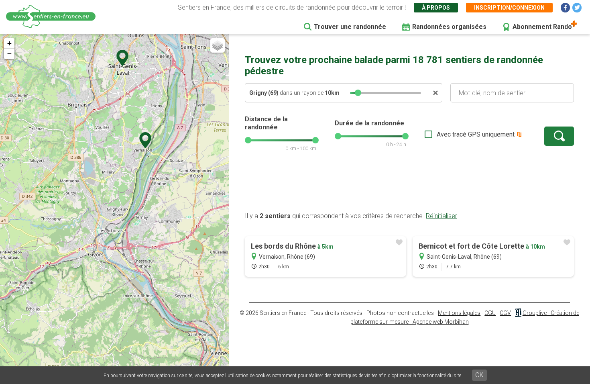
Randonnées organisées (449, 27)
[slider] (358, 93)
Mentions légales (459, 313)
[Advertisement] (409, 186)
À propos (436, 7)
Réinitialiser (441, 216)
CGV (505, 313)
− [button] (9, 53)
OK (479, 375)
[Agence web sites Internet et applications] (518, 313)
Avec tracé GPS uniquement (476, 134)
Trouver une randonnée (350, 27)
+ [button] (9, 43)
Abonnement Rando (542, 27)
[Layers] (217, 45)
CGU (490, 313)
